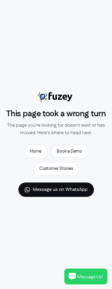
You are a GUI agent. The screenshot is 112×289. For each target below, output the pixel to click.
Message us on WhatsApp (60, 189)
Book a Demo (69, 151)
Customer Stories (56, 169)
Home (35, 151)
